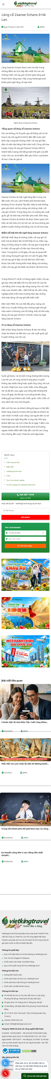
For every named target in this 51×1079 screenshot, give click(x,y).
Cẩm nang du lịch (13, 462)
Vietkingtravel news (14, 471)
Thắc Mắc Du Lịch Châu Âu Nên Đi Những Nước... (25, 764)
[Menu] (3, 4)
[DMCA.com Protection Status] (29, 1051)
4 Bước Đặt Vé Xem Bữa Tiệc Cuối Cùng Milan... (24, 722)
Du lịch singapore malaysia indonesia (20, 484)
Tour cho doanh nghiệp (15, 480)
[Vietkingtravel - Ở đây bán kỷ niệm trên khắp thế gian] (25, 4)
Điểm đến (10, 466)
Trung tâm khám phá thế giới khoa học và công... (25, 829)
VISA (8, 475)
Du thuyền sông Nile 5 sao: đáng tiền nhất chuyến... (22, 854)
